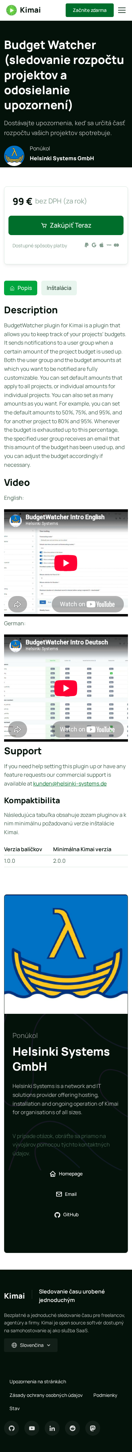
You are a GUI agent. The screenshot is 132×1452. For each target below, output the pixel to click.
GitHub (71, 1214)
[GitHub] (11, 1428)
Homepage (71, 1173)
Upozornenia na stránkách (37, 1381)
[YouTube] (31, 1428)
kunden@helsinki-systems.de (70, 783)
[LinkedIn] (52, 1428)
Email (70, 1194)
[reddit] (72, 1428)
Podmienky (105, 1395)
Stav (14, 1408)
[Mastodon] (92, 1428)
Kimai (30, 10)
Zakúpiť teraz (70, 225)
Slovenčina (32, 1345)
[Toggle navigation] (121, 10)
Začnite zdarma (90, 10)
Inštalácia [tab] (59, 288)
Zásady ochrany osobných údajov (46, 1395)
